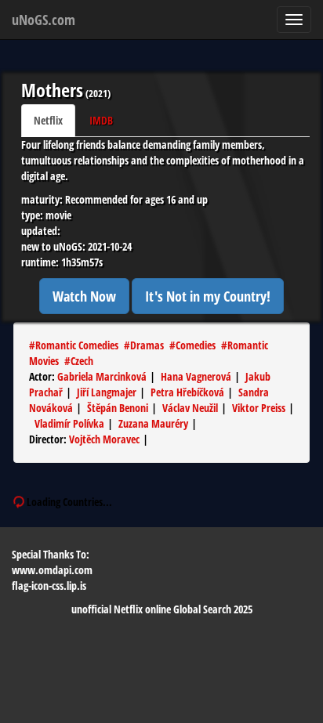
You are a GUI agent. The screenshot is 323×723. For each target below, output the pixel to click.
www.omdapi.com (52, 569)
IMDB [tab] (101, 120)
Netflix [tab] (48, 120)
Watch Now (84, 296)
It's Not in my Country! (207, 296)
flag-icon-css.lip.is (49, 585)
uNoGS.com (43, 19)
